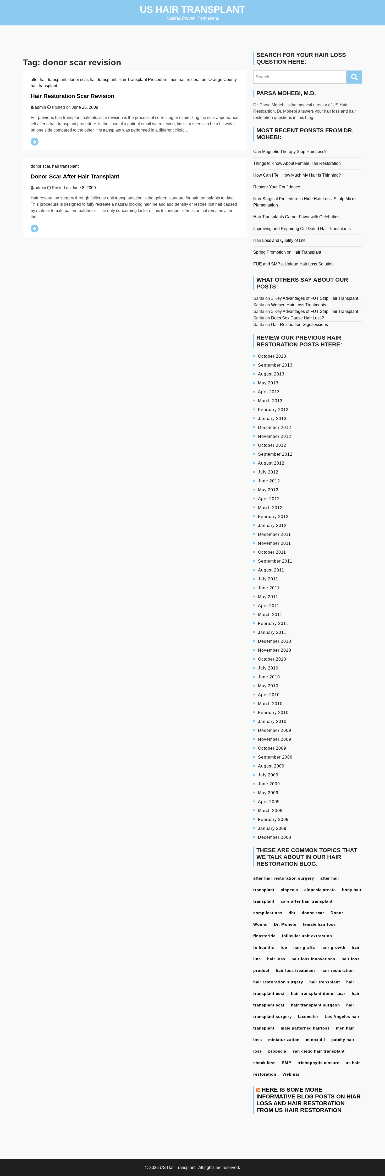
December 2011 (274, 534)
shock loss (264, 1062)
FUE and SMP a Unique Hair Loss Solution (293, 264)
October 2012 (272, 445)
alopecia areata (320, 890)
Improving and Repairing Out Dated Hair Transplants (302, 228)
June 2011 (269, 588)
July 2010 (268, 668)
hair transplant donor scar (318, 993)
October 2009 (272, 748)
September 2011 (275, 561)
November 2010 (274, 650)
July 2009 (268, 775)
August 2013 (271, 374)
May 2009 (268, 793)
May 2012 (268, 490)
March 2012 (270, 507)
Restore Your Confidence (276, 187)
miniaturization (284, 1039)
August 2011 (271, 570)
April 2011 (268, 605)
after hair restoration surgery (283, 878)
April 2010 (269, 695)
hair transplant (103, 79)
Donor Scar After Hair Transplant (75, 176)
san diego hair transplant (319, 1051)
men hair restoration (187, 79)
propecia (277, 1051)
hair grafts (304, 947)
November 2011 (274, 543)
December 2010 (274, 641)
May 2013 (268, 383)
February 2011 (273, 623)
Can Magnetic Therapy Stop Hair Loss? (290, 151)
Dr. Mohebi (285, 924)
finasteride (264, 936)
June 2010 (269, 677)
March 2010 (270, 703)
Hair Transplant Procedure (142, 79)
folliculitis (263, 947)
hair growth (333, 947)
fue (283, 947)
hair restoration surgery (278, 982)
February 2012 (273, 516)
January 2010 (272, 721)
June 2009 (269, 784)
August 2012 (271, 463)
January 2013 (272, 418)
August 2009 (271, 766)
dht (292, 913)
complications (267, 913)
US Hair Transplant (192, 9)
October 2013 (272, 356)
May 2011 (268, 597)
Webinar (291, 1074)
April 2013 (269, 392)
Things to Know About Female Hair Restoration (297, 163)
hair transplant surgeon (315, 1005)
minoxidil (315, 1039)
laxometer (308, 1016)
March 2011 (270, 614)
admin (40, 107)
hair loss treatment (295, 970)
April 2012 (269, 499)
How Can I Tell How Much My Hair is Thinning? (297, 175)
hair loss (276, 959)
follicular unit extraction (307, 936)
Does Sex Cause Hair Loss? (297, 318)
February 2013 (273, 409)
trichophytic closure (318, 1062)
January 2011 (272, 632)
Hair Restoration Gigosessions (299, 324)
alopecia (289, 890)
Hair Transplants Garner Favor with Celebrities (296, 217)
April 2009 (269, 801)
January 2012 (272, 525)
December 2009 (274, 730)
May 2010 (268, 686)
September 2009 (275, 757)
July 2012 (268, 472)
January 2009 (272, 828)
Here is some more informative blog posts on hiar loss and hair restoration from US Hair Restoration (308, 1099)
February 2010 (273, 712)
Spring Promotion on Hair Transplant (287, 252)
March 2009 (270, 810)
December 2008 (274, 837)
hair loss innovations (313, 959)
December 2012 (274, 427)
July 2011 (268, 579)
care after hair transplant (307, 901)
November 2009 (274, 739)
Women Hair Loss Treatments (298, 305)
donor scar (78, 79)
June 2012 (269, 481)
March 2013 (270, 401)
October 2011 (272, 552)
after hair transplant (48, 79)
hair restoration (337, 970)
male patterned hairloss (305, 1028)
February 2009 (273, 819)
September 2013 (275, 365)
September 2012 (275, 454)
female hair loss (319, 924)
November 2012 (274, 436)
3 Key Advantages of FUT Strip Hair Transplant (314, 298)
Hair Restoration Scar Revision (72, 96)
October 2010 (272, 659)
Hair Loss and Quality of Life (279, 240)
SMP (286, 1062)
